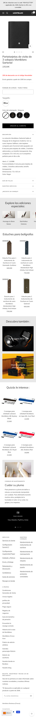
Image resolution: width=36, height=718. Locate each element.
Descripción (6, 134)
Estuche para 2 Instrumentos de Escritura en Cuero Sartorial (26, 300)
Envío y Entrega (7, 562)
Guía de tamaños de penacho (8, 618)
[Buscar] (7, 13)
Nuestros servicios (9, 186)
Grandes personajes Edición (8, 650)
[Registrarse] (31, 696)
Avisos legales (7, 597)
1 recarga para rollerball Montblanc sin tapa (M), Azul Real (27, 413)
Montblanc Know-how (8, 637)
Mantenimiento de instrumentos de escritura (26, 544)
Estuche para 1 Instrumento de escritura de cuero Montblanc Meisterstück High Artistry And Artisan (9, 302)
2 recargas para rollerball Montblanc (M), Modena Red (27, 447)
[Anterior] (3, 52)
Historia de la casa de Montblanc (8, 631)
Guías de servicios (8, 577)
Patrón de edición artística (8, 643)
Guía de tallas (7, 180)
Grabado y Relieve (8, 558)
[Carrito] (33, 13)
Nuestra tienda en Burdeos (8, 662)
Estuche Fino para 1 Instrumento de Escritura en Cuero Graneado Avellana (9, 261)
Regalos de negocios (6, 612)
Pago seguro (6, 607)
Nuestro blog (6, 668)
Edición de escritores (6, 656)
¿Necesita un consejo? (10, 191)
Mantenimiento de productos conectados (26, 573)
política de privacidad (6, 601)
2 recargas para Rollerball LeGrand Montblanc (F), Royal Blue (9, 448)
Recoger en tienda (8, 581)
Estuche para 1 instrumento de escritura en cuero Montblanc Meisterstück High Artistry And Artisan (27, 264)
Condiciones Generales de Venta (9, 591)
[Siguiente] (33, 52)
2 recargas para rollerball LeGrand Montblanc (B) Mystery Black (9, 414)
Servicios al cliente (8, 541)
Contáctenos (6, 573)
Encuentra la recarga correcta (8, 624)
